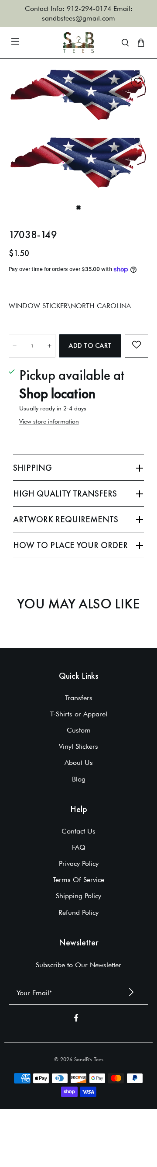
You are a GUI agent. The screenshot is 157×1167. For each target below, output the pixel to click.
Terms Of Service (78, 879)
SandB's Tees (88, 1059)
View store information (49, 421)
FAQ (78, 847)
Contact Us (78, 831)
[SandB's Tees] (78, 42)
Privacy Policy (79, 863)
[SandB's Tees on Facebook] (76, 1019)
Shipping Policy (78, 896)
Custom (79, 730)
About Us (79, 762)
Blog (78, 779)
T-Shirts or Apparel (78, 714)
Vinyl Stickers (78, 746)
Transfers (78, 698)
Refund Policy (78, 912)
